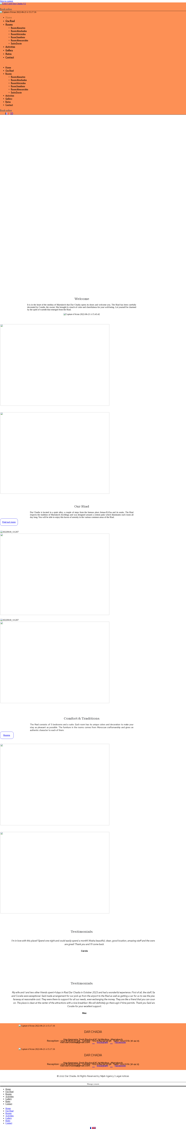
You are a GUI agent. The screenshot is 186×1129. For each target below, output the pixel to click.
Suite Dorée (16, 43)
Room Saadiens (18, 37)
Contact (9, 57)
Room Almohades (19, 30)
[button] (51, 62)
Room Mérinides (18, 34)
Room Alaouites (18, 27)
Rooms (9, 24)
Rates (8, 54)
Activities (10, 46)
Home (8, 17)
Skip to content (6, 1)
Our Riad (10, 21)
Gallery (9, 50)
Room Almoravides (19, 40)
